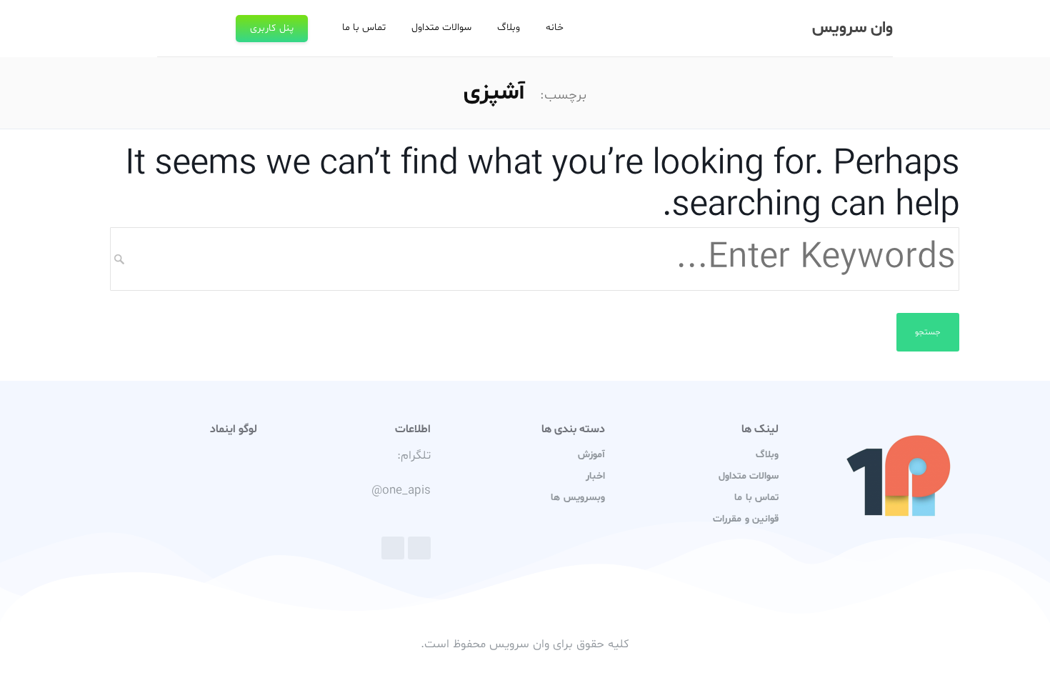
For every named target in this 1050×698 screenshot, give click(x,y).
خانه (555, 27)
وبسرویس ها (577, 497)
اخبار (595, 476)
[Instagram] (392, 548)
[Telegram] (419, 548)
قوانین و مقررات (745, 519)
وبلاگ (508, 27)
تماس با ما (364, 27)
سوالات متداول (441, 27)
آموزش (591, 455)
